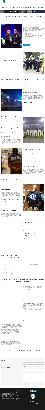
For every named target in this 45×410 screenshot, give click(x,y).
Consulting (18, 398)
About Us (17, 393)
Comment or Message (27, 371)
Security (17, 395)
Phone (24, 368)
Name (24, 360)
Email (24, 363)
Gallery (17, 396)
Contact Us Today (26, 44)
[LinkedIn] (37, 403)
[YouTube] (36, 403)
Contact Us (18, 401)
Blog (17, 399)
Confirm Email (36, 366)
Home (17, 392)
